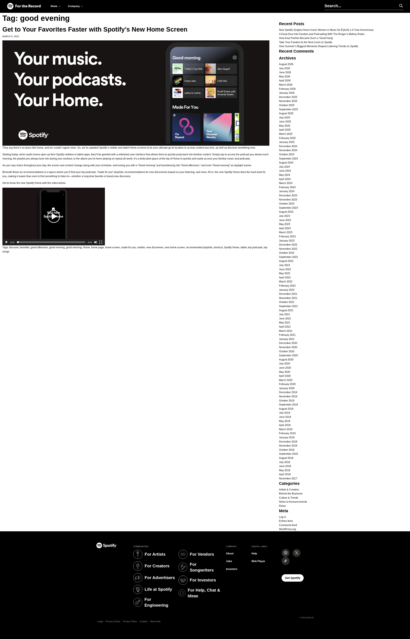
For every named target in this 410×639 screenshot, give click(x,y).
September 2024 (288, 158)
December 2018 (288, 441)
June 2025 (285, 121)
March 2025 (285, 134)
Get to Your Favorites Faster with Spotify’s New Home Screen (94, 29)
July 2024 (284, 166)
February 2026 (287, 89)
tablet (244, 247)
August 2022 (286, 261)
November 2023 (288, 199)
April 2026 (285, 80)
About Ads (155, 621)
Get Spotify (294, 578)
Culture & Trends (288, 497)
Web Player (258, 561)
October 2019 (286, 400)
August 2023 (286, 211)
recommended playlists (199, 247)
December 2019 (288, 392)
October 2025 (286, 105)
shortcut (218, 247)
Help (254, 553)
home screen (112, 247)
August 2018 (286, 458)
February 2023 (287, 236)
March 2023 (285, 232)
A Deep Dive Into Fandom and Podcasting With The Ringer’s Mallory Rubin (322, 34)
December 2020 (288, 343)
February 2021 (287, 335)
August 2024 (286, 162)
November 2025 (288, 101)
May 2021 (284, 322)
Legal (100, 621)
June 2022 (285, 269)
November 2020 (288, 347)
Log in (282, 517)
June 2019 (285, 417)
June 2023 (285, 220)
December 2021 (288, 293)
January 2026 (287, 93)
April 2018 (285, 474)
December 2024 (288, 146)
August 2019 (286, 408)
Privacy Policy (130, 621)
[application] (53, 216)
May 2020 (284, 372)
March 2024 (285, 183)
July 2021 (284, 314)
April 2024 (285, 179)
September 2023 (288, 207)
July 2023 (284, 216)
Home (86, 247)
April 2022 (285, 277)
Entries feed (286, 521)
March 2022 (285, 281)
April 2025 (285, 129)
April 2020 (285, 376)
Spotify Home (231, 247)
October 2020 (286, 351)
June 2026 (285, 72)
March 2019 (285, 429)
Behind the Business (291, 493)
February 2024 (287, 187)
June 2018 (285, 466)
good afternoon (39, 247)
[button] (53, 216)
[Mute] (95, 242)
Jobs (229, 561)
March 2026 (285, 84)
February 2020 (287, 384)
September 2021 (288, 306)
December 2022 (288, 244)
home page (97, 247)
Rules (282, 506)
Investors (231, 569)
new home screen (175, 247)
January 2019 (287, 437)
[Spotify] (23, 6)
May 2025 (284, 125)
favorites (24, 247)
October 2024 (286, 154)
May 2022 (284, 273)
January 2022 (287, 289)
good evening (57, 247)
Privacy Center (113, 621)
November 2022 (288, 248)
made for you (128, 247)
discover (14, 247)
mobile (141, 247)
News (54, 6)
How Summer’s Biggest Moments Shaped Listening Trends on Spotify (318, 46)
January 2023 (287, 240)
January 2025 (287, 142)
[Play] (6, 242)
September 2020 (288, 355)
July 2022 (284, 265)
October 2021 (286, 302)
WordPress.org (287, 529)
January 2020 (287, 388)
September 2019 (288, 404)
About (230, 553)
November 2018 (288, 445)
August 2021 (286, 310)
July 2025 (284, 117)
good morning (74, 247)
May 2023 (284, 224)
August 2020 (286, 359)
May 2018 (284, 470)
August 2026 (286, 64)
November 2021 (288, 298)
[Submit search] (400, 6)
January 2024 (287, 191)
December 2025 (288, 97)
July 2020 (284, 363)
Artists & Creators (289, 489)
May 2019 (284, 421)
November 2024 (288, 150)
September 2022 (288, 257)
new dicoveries (154, 247)
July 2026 (284, 68)
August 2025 (286, 113)
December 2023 (288, 195)
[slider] (51, 242)
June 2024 (285, 170)
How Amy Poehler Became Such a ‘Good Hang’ (306, 38)
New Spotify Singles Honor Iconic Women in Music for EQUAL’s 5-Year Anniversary (326, 30)
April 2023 (285, 228)
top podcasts (255, 247)
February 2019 (287, 433)
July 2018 (284, 462)
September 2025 (288, 109)
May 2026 (284, 76)
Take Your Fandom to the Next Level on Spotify (305, 42)
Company (74, 6)
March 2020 (285, 380)
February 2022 (287, 285)
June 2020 (285, 367)
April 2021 (285, 326)
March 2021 (285, 331)
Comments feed (288, 525)
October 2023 (286, 203)
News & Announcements (293, 501)
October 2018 (286, 449)
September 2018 (288, 453)
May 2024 (284, 175)
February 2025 (287, 138)
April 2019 (285, 425)
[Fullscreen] (100, 242)
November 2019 (288, 396)
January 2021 (287, 339)
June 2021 (285, 318)
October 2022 (286, 252)
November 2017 (288, 478)
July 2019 (284, 412)
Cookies (143, 621)
